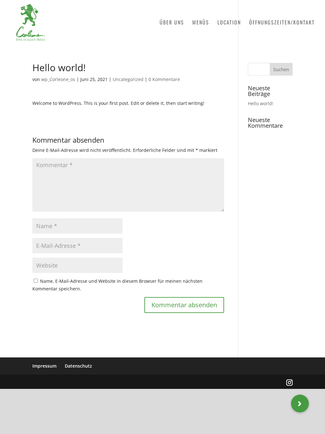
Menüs (200, 23)
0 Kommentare (164, 79)
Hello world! (260, 103)
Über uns (172, 23)
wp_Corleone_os (58, 79)
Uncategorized (128, 79)
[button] (300, 403)
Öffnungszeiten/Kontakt (282, 23)
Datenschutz (78, 366)
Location (229, 23)
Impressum (44, 366)
